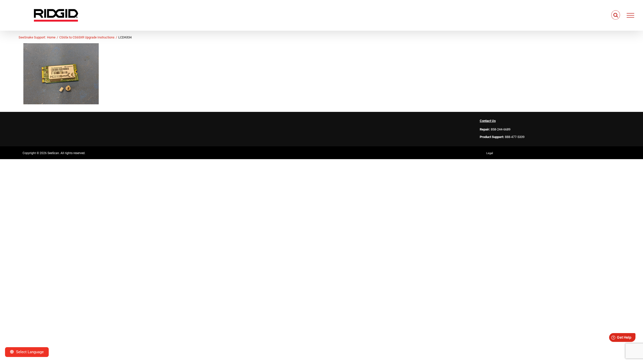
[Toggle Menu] (630, 15)
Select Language (29, 352)
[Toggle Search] (615, 15)
